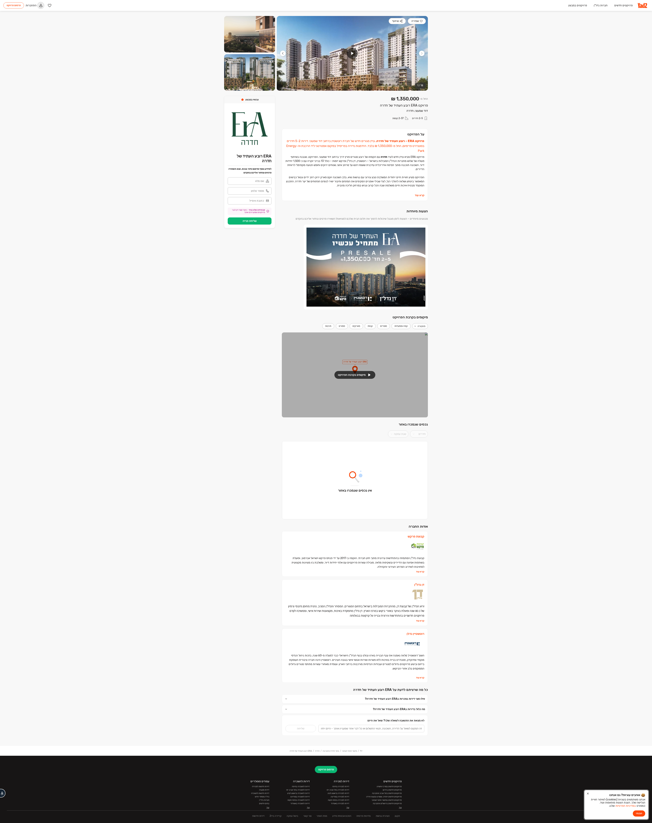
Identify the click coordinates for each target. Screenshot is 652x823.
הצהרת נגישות (383, 816)
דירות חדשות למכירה (260, 786)
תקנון (397, 816)
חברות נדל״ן (264, 800)
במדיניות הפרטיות (625, 805)
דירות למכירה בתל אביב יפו (338, 790)
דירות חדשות (258, 816)
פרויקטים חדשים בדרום (392, 790)
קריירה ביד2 (276, 816)
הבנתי (639, 813)
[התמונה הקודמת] (421, 53)
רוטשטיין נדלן (415, 634)
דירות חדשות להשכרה (260, 793)
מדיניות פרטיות (363, 816)
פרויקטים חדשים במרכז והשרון (389, 786)
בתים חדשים (264, 803)
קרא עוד (419, 195)
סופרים (383, 326)
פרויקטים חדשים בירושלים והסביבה (387, 803)
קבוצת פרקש (416, 536)
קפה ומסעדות (401, 326)
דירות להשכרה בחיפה (301, 786)
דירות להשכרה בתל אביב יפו (298, 790)
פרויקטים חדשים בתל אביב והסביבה (387, 793)
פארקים (356, 326)
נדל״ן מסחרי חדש (262, 796)
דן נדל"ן (419, 585)
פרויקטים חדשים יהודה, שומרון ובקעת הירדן (384, 796)
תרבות (328, 326)
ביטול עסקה (292, 816)
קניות (370, 326)
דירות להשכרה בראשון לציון (298, 793)
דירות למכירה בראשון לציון (338, 793)
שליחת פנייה (250, 221)
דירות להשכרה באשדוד (300, 803)
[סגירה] (587, 793)
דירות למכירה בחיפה (340, 786)
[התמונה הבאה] (283, 53)
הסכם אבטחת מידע (341, 816)
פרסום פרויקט (14, 5)
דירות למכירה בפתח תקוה (338, 800)
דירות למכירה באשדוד (340, 803)
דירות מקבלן (264, 790)
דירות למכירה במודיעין (340, 796)
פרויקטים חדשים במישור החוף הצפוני (387, 800)
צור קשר (307, 816)
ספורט (342, 326)
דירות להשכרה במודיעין (300, 796)
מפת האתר (321, 816)
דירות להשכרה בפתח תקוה (298, 800)
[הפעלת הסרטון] (352, 53)
